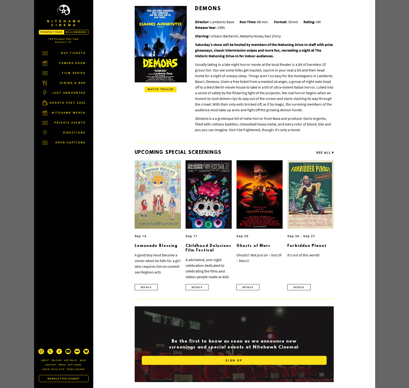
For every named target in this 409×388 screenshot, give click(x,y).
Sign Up (234, 360)
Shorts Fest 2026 (68, 102)
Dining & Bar (73, 83)
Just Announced (69, 92)
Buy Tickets (73, 53)
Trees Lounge (76, 369)
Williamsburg (76, 32)
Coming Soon (72, 63)
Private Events (70, 122)
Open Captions (70, 142)
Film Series (74, 73)
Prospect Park (51, 32)
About (45, 360)
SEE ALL (323, 152)
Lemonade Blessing (156, 246)
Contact (50, 364)
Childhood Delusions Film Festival (208, 248)
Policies (56, 360)
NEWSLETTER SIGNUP (64, 378)
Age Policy (71, 360)
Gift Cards (75, 364)
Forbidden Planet (307, 246)
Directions (74, 132)
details (146, 287)
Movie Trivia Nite (53, 369)
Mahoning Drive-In (293, 44)
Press (62, 364)
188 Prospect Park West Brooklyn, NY (63, 40)
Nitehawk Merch (69, 112)
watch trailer (161, 89)
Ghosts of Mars (253, 246)
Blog (83, 360)
